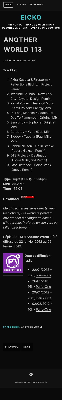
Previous (12, 347)
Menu (8, 5)
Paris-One (43, 275)
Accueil (21, 5)
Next (27, 347)
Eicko (31, 17)
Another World (32, 327)
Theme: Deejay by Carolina (31, 382)
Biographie (36, 5)
